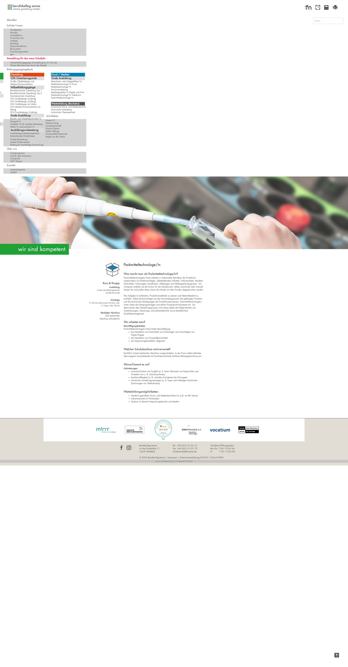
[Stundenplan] (317, 7)
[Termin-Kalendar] (326, 7)
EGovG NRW (217, 457)
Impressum (172, 457)
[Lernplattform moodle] (308, 7)
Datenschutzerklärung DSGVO (194, 457)
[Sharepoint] (336, 7)
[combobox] (328, 20)
